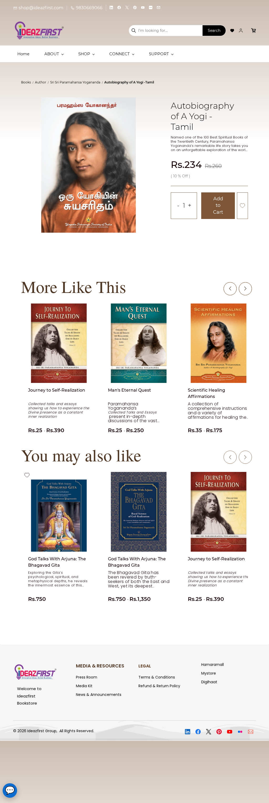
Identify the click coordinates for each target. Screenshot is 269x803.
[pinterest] (135, 8)
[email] (158, 8)
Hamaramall (212, 664)
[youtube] (142, 8)
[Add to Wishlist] (242, 205)
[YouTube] (230, 732)
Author (40, 82)
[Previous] (230, 288)
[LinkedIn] (188, 732)
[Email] (251, 732)
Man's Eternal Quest (129, 390)
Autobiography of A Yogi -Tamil (129, 82)
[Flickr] (240, 732)
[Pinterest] (219, 732)
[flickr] (150, 8)
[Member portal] (241, 30)
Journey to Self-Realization (56, 390)
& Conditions (163, 677)
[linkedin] (111, 8)
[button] (232, 30)
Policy (174, 686)
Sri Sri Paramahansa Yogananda (75, 82)
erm (144, 677)
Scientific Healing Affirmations (206, 393)
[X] (209, 732)
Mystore (208, 673)
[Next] (245, 288)
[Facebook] (198, 732)
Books (26, 82)
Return (163, 686)
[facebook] (119, 8)
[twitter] (127, 8)
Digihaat (209, 682)
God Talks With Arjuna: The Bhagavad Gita (57, 562)
